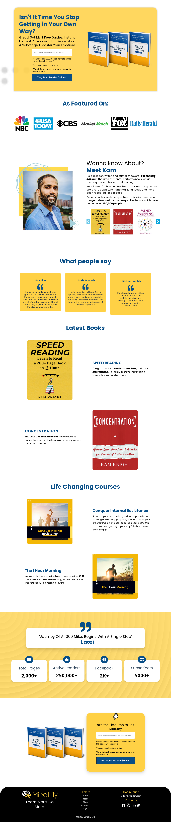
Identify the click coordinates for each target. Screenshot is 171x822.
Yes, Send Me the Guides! (51, 77)
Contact (85, 805)
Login (85, 808)
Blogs (85, 802)
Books (85, 799)
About (85, 795)
